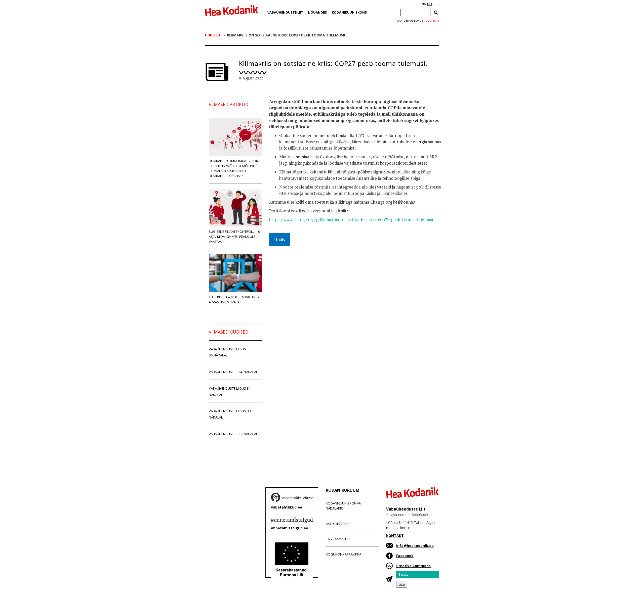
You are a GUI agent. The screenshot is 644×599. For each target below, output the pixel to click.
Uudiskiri (432, 20)
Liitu (401, 584)
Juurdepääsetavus (410, 20)
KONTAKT (395, 535)
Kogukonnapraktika (343, 554)
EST (429, 4)
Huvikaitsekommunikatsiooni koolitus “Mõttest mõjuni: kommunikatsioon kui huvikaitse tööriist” (234, 168)
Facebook (405, 555)
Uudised (212, 35)
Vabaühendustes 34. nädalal (233, 372)
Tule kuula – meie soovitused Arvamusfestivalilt (234, 299)
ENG (423, 4)
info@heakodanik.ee (415, 545)
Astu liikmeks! (337, 523)
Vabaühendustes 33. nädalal (233, 434)
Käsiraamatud (338, 539)
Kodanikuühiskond (349, 12)
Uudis (279, 239)
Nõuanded (317, 12)
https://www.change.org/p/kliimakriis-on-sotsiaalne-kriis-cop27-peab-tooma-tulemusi (351, 219)
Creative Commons (413, 565)
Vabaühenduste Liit (285, 12)
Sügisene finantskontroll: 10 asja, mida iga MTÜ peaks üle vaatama (234, 236)
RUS (436, 4)
